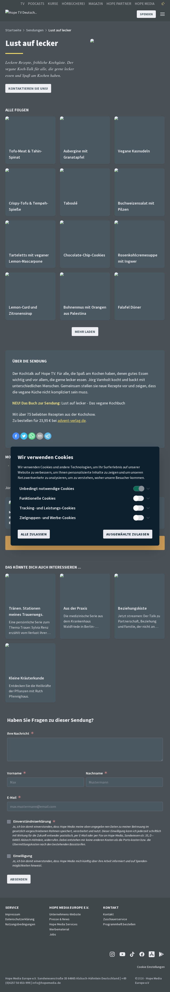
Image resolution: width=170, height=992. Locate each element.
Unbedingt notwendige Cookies (46, 488)
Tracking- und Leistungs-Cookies (47, 507)
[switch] (138, 488)
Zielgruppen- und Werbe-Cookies (47, 517)
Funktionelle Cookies (37, 498)
